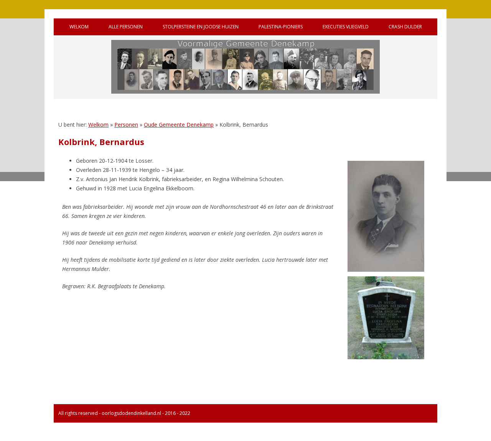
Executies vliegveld (346, 26)
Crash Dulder (405, 26)
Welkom (79, 26)
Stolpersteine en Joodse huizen (201, 26)
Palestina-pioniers (281, 26)
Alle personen (126, 26)
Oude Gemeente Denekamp (179, 124)
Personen (126, 124)
